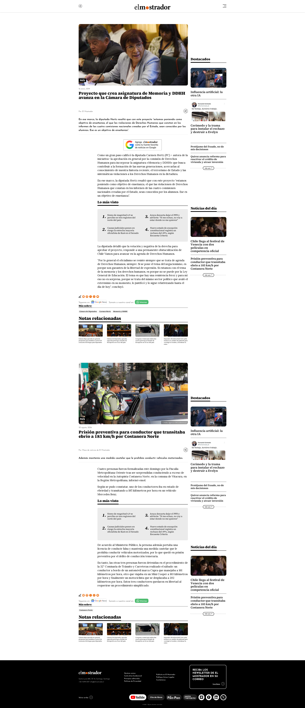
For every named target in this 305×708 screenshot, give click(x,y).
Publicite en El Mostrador (165, 674)
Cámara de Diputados (88, 311)
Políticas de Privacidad (132, 681)
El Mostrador (87, 111)
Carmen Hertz (105, 311)
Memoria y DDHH (120, 311)
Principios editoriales (132, 678)
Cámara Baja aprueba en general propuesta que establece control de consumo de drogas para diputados (90, 340)
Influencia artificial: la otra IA (207, 93)
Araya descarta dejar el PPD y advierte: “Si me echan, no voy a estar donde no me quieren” (166, 218)
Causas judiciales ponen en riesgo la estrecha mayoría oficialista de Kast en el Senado (123, 230)
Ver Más (208, 168)
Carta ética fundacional (133, 675)
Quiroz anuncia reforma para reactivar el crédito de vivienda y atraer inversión (208, 159)
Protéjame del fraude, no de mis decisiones (207, 148)
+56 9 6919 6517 (84, 681)
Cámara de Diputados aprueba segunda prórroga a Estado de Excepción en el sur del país (117, 340)
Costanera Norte (86, 610)
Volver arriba (83, 697)
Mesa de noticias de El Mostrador (96, 449)
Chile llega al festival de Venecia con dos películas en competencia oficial (207, 246)
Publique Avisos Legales (165, 677)
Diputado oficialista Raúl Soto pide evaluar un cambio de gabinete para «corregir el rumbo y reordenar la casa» (176, 341)
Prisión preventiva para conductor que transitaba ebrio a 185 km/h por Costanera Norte (208, 264)
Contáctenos (161, 679)
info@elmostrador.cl (97, 681)
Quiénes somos (130, 673)
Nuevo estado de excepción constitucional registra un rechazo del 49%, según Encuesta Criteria (164, 232)
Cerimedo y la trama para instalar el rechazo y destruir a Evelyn (208, 128)
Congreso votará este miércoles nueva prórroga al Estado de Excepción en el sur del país (145, 340)
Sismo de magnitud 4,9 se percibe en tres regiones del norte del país (121, 218)
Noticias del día (204, 208)
